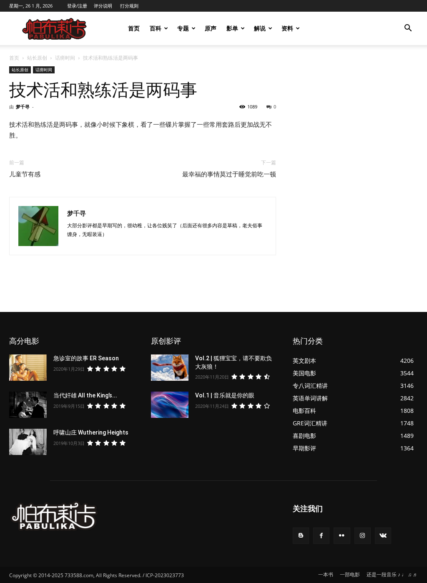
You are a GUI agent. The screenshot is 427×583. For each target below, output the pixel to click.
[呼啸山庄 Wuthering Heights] (28, 442)
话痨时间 (65, 57)
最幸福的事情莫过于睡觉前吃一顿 (229, 174)
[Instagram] (362, 536)
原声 (210, 28)
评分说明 (103, 6)
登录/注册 (77, 6)
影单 (232, 28)
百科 (155, 28)
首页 (134, 28)
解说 (260, 28)
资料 (287, 28)
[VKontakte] (383, 536)
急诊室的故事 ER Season (86, 358)
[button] (408, 29)
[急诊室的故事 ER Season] (28, 367)
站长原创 (37, 57)
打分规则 (129, 6)
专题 (183, 28)
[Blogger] (301, 536)
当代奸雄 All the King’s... (85, 395)
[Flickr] (342, 536)
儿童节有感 (24, 174)
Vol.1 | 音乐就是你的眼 (224, 395)
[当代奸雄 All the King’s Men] (28, 405)
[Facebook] (321, 536)
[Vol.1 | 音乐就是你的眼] (169, 405)
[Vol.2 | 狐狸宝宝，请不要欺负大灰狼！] (169, 367)
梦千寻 (23, 106)
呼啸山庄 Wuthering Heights (90, 432)
